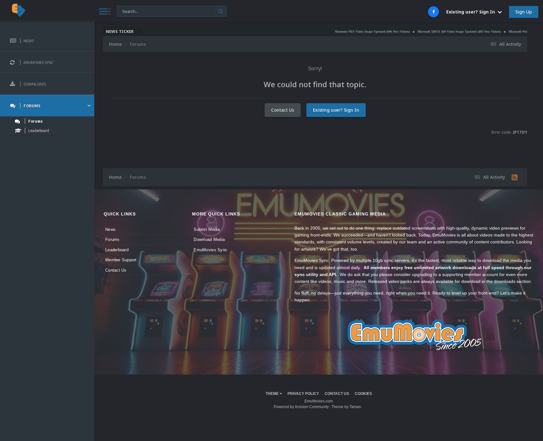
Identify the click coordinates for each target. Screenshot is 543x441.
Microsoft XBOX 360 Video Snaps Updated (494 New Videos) (440, 31)
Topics (127, 10)
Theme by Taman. (347, 407)
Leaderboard (117, 249)
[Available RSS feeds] (514, 177)
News (110, 229)
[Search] (221, 11)
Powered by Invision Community (301, 407)
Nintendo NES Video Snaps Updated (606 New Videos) (353, 31)
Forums (112, 239)
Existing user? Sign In (471, 12)
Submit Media (207, 229)
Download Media (209, 239)
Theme (273, 393)
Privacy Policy (303, 393)
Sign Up (523, 12)
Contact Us (282, 110)
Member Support (121, 260)
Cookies (363, 393)
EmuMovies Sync (210, 249)
